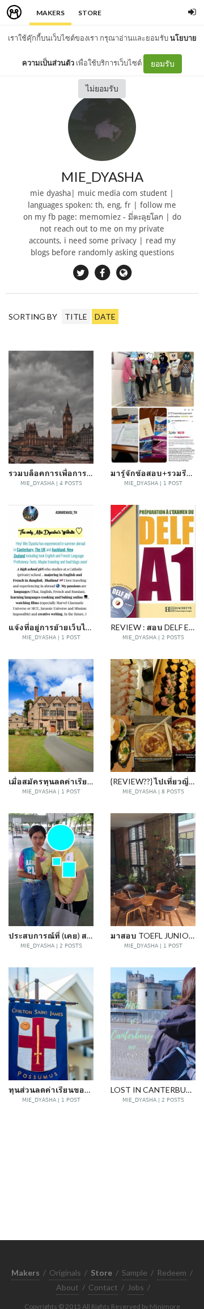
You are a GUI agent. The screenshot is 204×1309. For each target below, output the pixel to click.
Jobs (136, 1287)
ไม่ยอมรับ (102, 88)
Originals (65, 1272)
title (76, 316)
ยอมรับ (163, 63)
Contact (103, 1287)
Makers (50, 12)
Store (89, 12)
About (67, 1287)
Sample (134, 1272)
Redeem (171, 1272)
